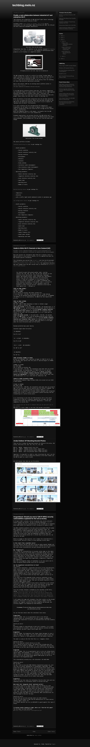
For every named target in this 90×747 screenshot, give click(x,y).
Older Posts (51, 731)
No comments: (31, 240)
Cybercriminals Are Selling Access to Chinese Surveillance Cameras (67, 28)
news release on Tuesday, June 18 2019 (34, 23)
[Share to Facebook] (41, 240)
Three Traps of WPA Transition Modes (67, 65)
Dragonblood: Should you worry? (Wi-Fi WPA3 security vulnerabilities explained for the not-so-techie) (33, 517)
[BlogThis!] (38, 240)
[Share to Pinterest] (42, 240)
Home (34, 731)
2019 (62, 39)
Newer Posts (17, 731)
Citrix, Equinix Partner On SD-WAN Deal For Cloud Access (67, 99)
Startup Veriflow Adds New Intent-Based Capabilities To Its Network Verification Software (66, 95)
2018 (62, 58)
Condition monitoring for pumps (22, 144)
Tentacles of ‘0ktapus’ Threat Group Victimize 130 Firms (67, 22)
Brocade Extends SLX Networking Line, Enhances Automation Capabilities (66, 103)
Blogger (53, 744)
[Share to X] (40, 240)
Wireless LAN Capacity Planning (66, 68)
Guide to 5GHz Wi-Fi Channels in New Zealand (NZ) (32, 248)
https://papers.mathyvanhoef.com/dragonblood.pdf (28, 710)
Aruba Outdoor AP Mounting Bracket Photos (30, 441)
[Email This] (37, 240)
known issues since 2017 (20, 673)
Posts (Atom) (38, 735)
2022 (62, 35)
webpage (49, 530)
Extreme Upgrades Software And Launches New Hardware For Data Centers (67, 90)
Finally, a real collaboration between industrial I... (67, 44)
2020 (62, 37)
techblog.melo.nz (23, 5)
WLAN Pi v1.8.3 (62, 73)
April (63, 56)
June (63, 41)
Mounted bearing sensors (20, 189)
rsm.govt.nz (36, 260)
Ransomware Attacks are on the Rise (67, 25)
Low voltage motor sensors (21, 200)
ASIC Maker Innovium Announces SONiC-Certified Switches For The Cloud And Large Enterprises (66, 85)
